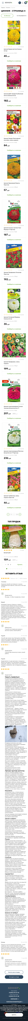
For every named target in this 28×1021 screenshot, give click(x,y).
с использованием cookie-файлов (16, 1010)
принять (14, 1014)
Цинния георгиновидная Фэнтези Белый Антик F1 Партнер (13, 451)
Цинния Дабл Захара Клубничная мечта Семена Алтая (13, 94)
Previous (3, 543)
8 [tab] (21, 568)
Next (24, 543)
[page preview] (8, 514)
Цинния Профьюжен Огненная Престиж (12, 273)
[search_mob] (19, 2)
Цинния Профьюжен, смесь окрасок (12, 362)
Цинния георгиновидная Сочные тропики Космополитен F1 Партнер (13, 407)
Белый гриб (7, 552)
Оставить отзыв (14, 977)
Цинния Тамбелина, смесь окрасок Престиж (11, 496)
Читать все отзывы (14, 972)
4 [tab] (12, 568)
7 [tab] (19, 568)
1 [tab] (6, 568)
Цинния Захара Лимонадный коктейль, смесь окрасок (12, 139)
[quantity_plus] (10, 564)
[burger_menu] (3, 3)
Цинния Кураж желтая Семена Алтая (12, 49)
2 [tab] (8, 568)
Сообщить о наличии (14, 61)
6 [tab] (17, 568)
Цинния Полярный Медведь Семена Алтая (12, 317)
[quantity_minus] (5, 564)
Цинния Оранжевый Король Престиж (12, 183)
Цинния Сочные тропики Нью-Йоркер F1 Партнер (12, 228)
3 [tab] (10, 568)
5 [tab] (15, 568)
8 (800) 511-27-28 (14, 996)
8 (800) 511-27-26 (14, 992)
